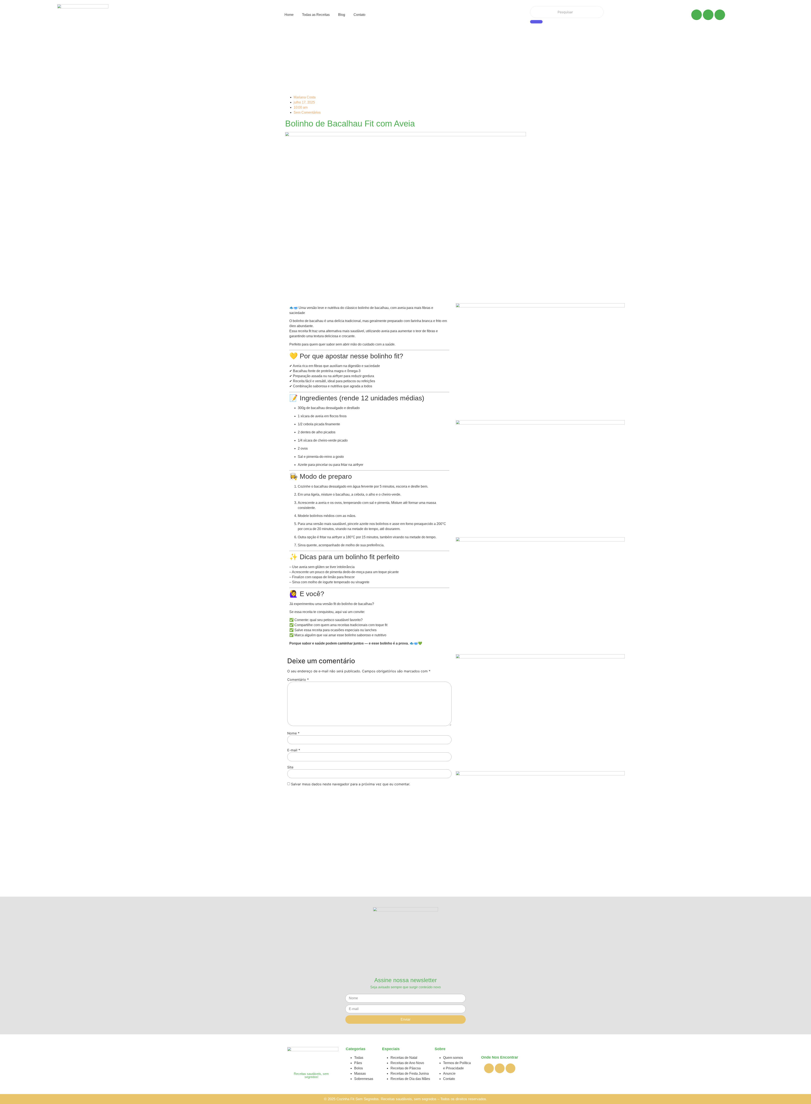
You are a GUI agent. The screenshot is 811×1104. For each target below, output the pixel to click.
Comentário (298, 679)
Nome (293, 733)
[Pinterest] (708, 15)
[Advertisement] (405, 61)
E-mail (293, 750)
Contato (359, 14)
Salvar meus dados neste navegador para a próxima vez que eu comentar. (350, 784)
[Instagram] (719, 15)
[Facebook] (696, 15)
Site (290, 767)
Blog (341, 14)
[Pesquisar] (536, 21)
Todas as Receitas (316, 14)
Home (289, 14)
